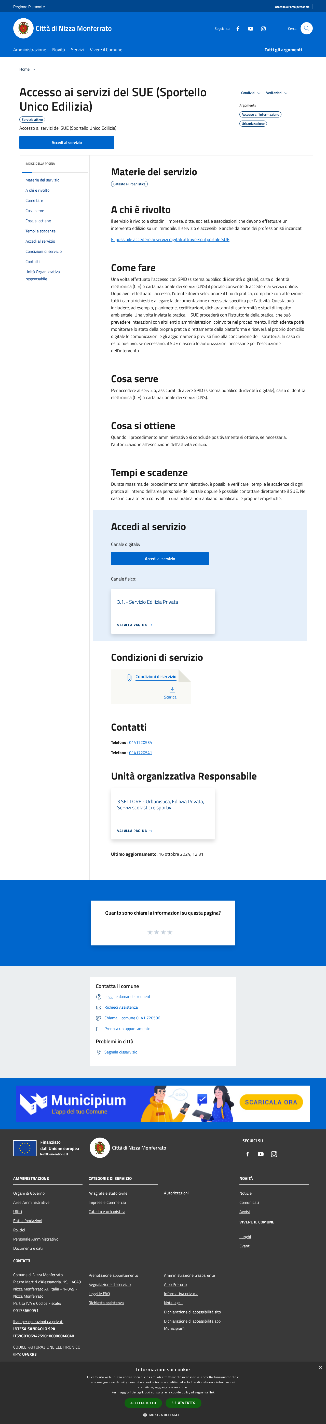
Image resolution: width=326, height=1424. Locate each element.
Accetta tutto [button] (143, 1403)
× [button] (320, 1367)
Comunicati (249, 1202)
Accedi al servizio (67, 142)
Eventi (245, 1246)
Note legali (173, 1303)
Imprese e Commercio (107, 1202)
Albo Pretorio (175, 1284)
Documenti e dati (28, 1248)
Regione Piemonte (29, 7)
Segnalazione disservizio (110, 1284)
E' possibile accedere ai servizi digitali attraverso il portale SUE (170, 239)
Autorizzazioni (176, 1193)
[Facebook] (236, 28)
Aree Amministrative (31, 1202)
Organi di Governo (29, 1193)
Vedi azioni (274, 93)
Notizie (245, 1193)
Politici (19, 1230)
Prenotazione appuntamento (113, 1275)
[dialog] (163, 1393)
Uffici (17, 1211)
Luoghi (245, 1237)
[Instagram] (261, 28)
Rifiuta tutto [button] (183, 1403)
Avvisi (244, 1211)
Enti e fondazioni (27, 1221)
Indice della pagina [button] (40, 163)
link (211, 1392)
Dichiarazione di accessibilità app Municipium (192, 1324)
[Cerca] (307, 28)
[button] (163, 1415)
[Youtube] (248, 28)
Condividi (248, 93)
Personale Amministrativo (35, 1239)
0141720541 (140, 752)
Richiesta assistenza (106, 1303)
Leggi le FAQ (99, 1293)
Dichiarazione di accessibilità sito (192, 1312)
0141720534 (140, 742)
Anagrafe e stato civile (108, 1193)
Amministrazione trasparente (189, 1275)
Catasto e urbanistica (107, 1211)
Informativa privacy (181, 1293)
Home (24, 69)
